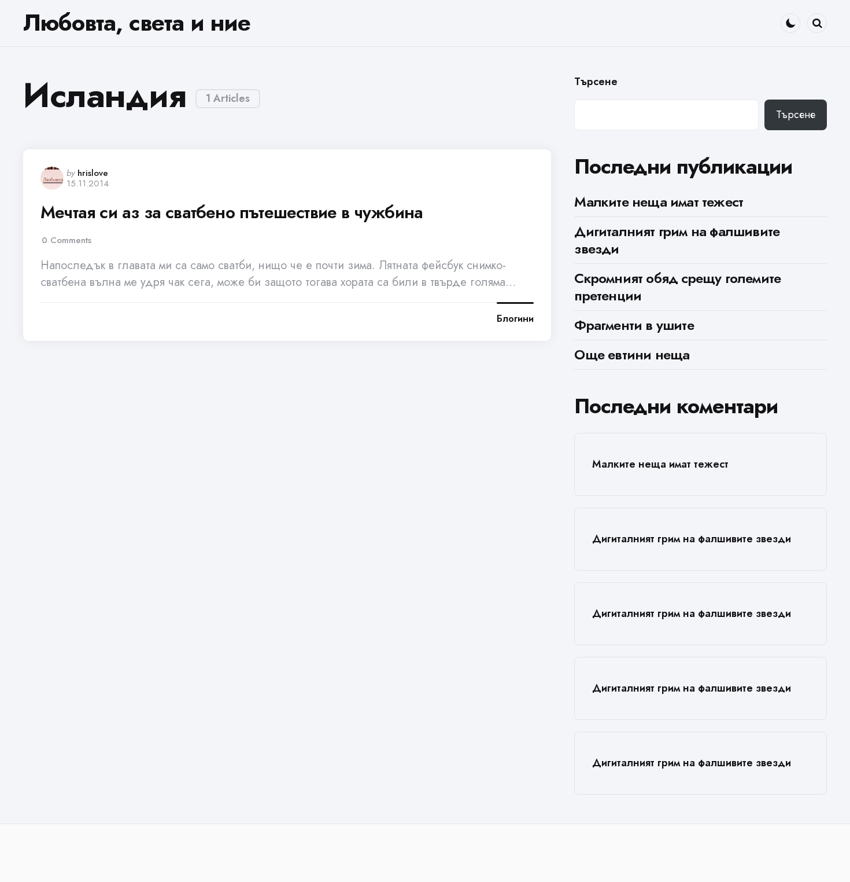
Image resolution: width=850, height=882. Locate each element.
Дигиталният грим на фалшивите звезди (676, 240)
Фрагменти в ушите (633, 325)
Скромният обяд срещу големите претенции (677, 287)
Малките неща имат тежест (658, 202)
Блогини (515, 319)
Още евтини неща (631, 354)
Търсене (596, 82)
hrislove (92, 173)
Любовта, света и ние (136, 22)
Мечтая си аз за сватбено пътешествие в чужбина (231, 212)
